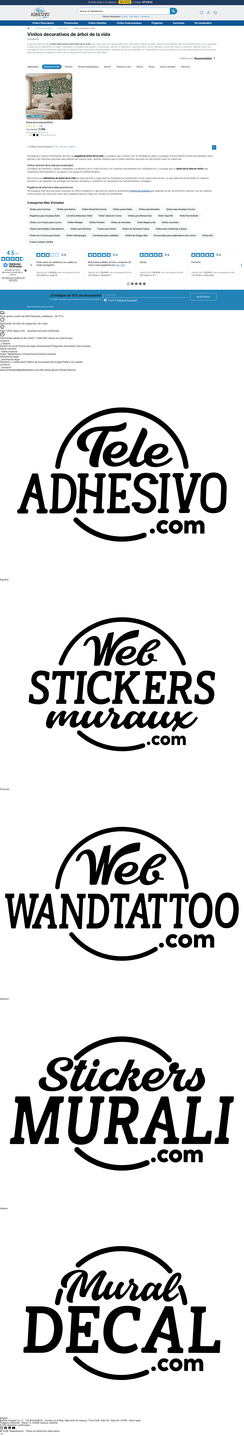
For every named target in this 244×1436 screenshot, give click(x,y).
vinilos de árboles (139, 190)
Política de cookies (72, 361)
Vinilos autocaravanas (129, 23)
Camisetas (178, 23)
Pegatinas (157, 23)
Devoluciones (44, 346)
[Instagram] (2, 1428)
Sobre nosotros (9, 351)
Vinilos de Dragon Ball (136, 235)
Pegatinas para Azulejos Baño (45, 215)
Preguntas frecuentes (63, 346)
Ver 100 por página (65, 146)
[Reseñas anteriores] (31, 265)
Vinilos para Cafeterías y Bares (171, 228)
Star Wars (133, 16)
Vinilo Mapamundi (146, 222)
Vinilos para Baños (66, 209)
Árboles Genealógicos (88, 66)
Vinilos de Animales (121, 222)
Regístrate (203, 296)
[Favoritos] (201, 13)
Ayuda (54, 369)
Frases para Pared (106, 228)
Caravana (144, 16)
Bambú (107, 66)
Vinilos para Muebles (149, 209)
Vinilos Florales (97, 222)
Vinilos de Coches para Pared (45, 235)
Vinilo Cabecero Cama (110, 215)
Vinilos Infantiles (97, 23)
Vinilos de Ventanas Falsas (135, 228)
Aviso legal (56, 361)
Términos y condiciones (12, 361)
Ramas (140, 66)
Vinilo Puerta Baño (189, 215)
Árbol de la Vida (51, 66)
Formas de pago (27, 346)
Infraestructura (30, 353)
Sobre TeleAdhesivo (11, 353)
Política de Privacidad (127, 300)
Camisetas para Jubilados (106, 235)
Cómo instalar (83, 346)
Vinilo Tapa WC (165, 215)
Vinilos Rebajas (75, 222)
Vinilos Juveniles (170, 222)
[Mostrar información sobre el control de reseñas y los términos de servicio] (25, 270)
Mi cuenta (45, 369)
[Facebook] (6, 1428)
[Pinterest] (10, 1428)
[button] (27, 135)
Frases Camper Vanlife (41, 242)
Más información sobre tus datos (40, 307)
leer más (120, 265)
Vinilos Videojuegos (76, 235)
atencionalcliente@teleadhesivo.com (20, 369)
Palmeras (185, 66)
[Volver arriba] (1, 1434)
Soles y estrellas (167, 66)
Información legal (10, 359)
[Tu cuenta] (208, 13)
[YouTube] (13, 1428)
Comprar (5, 343)
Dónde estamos (47, 353)
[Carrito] (215, 13)
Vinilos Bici (207, 235)
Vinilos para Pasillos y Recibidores (47, 228)
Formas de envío (9, 346)
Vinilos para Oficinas (80, 228)
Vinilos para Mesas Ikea (140, 215)
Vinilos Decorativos (43, 23)
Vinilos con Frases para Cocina (45, 222)
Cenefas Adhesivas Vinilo (79, 215)
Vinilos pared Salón (122, 209)
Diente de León (124, 66)
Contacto (6, 367)
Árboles (68, 66)
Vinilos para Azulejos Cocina (180, 209)
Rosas (151, 66)
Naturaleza (63, 28)
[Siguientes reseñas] (241, 265)
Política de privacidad (38, 361)
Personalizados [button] (203, 23)
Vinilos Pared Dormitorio (94, 209)
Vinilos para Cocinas (40, 209)
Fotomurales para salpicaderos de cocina (175, 235)
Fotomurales (71, 23)
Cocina (124, 16)
